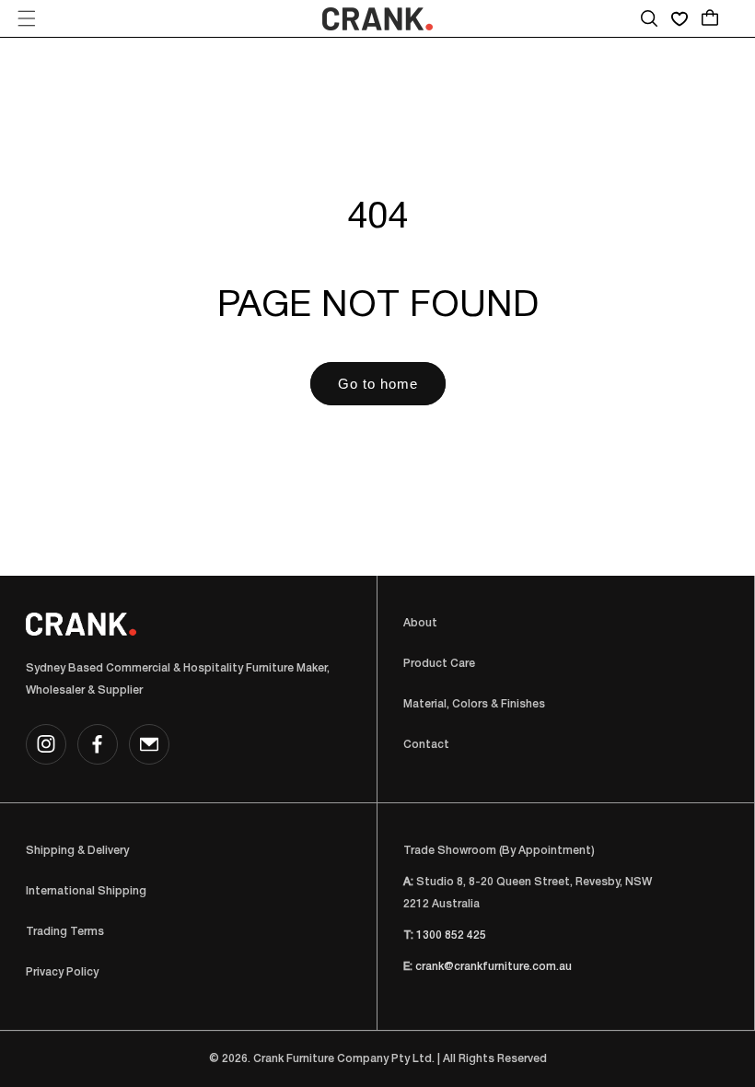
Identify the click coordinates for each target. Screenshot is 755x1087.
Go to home (378, 384)
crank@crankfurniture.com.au (493, 967)
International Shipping (86, 891)
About (420, 623)
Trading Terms (65, 932)
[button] (27, 18)
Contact (426, 745)
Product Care (439, 664)
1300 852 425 (451, 935)
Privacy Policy (62, 972)
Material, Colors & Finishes (474, 704)
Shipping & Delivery (77, 851)
